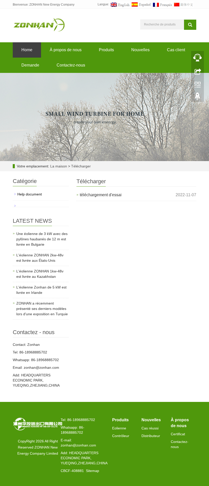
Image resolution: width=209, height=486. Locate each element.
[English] (120, 4)
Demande (30, 65)
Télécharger (81, 166)
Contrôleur (120, 436)
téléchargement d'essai (101, 195)
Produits (106, 50)
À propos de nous (66, 50)
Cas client (176, 50)
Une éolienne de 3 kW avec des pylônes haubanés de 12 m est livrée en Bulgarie (42, 239)
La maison (58, 166)
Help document (29, 194)
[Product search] (190, 25)
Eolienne (119, 428)
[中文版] (183, 4)
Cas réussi (150, 428)
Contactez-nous (71, 65)
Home (26, 50)
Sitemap (92, 471)
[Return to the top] (197, 97)
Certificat (178, 434)
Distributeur (150, 436)
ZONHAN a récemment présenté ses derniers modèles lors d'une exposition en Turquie (42, 308)
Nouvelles (140, 50)
